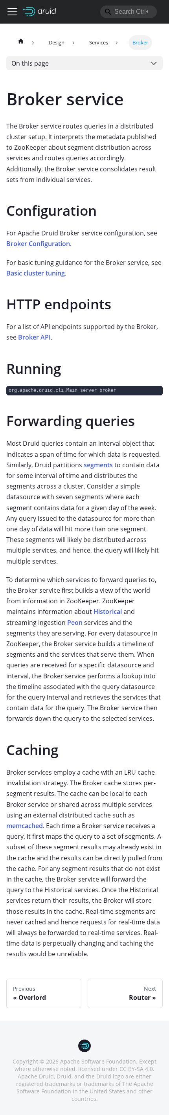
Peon (75, 622)
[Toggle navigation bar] (12, 12)
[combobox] (128, 12)
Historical (108, 611)
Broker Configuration (38, 243)
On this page (30, 63)
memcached (24, 825)
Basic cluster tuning (35, 273)
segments (98, 465)
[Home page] (20, 42)
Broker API (34, 337)
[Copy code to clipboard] (153, 395)
